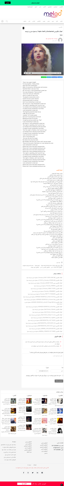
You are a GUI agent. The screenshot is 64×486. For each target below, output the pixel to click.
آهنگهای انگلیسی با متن (45, 267)
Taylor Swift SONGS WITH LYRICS (48, 265)
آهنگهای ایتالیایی (28, 450)
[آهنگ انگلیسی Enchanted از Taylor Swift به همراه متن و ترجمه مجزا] (42, 59)
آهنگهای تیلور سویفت (35, 267)
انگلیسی (60, 27)
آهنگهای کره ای (28, 448)
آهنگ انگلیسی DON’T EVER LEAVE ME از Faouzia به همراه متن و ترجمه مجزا (44, 277)
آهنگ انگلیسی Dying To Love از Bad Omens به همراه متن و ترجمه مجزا (45, 315)
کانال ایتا (24, 484)
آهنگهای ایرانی (44, 443)
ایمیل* (47, 367)
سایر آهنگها (29, 452)
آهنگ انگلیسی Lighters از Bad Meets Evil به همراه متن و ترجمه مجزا (46, 318)
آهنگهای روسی (28, 442)
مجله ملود (58, 262)
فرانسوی (45, 395)
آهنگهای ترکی (44, 451)
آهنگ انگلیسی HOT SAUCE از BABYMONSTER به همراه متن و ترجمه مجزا (45, 320)
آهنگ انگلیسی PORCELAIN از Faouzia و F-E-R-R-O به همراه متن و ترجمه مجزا (44, 280)
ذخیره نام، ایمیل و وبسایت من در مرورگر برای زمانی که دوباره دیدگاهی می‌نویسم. (43, 375)
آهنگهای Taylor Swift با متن (56, 267)
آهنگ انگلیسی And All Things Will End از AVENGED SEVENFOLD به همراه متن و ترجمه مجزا (43, 303)
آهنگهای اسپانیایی (28, 446)
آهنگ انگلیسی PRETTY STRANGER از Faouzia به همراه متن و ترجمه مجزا (45, 294)
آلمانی (14, 395)
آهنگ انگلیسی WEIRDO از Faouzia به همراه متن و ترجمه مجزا (48, 286)
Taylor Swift (37, 265)
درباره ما (29, 465)
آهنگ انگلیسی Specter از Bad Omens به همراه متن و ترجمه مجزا (47, 309)
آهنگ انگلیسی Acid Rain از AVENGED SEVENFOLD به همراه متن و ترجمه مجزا (44, 307)
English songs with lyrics (28, 265)
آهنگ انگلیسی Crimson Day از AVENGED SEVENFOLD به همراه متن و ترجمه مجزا (43, 299)
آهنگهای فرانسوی (43, 447)
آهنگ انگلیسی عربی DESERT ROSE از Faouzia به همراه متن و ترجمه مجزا (45, 283)
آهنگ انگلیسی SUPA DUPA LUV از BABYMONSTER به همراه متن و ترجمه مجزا (44, 323)
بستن (7, 3)
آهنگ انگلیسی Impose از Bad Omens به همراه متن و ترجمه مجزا (47, 312)
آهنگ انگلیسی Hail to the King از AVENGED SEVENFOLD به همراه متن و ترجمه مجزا (42, 297)
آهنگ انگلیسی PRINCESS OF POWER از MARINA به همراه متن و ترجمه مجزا (44, 331)
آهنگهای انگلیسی (43, 445)
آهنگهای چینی (28, 444)
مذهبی (45, 453)
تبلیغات (34, 465)
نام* (62, 367)
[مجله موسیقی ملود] (53, 13)
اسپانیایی (29, 395)
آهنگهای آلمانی (44, 449)
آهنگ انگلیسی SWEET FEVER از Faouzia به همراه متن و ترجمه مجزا (46, 288)
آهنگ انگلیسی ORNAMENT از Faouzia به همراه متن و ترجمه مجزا (47, 291)
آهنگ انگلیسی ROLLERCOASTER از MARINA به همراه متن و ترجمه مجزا (45, 329)
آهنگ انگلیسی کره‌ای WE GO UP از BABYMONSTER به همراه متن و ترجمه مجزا (44, 326)
